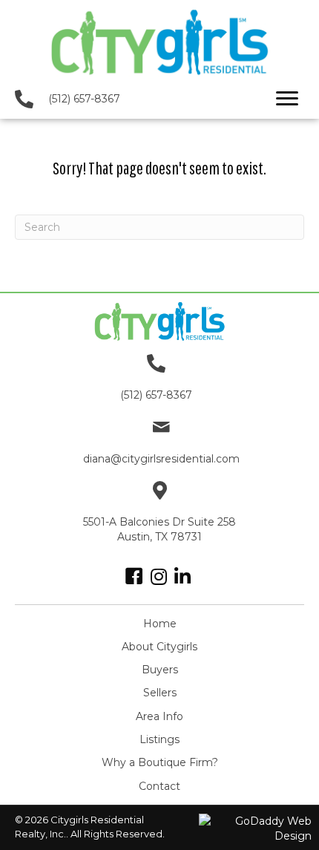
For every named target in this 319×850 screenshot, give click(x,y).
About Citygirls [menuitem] (159, 646)
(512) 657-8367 (84, 98)
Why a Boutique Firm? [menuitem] (160, 762)
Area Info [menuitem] (159, 716)
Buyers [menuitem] (160, 669)
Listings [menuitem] (159, 739)
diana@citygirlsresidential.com (161, 458)
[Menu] (287, 98)
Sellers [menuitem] (160, 692)
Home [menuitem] (160, 623)
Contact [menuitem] (159, 786)
